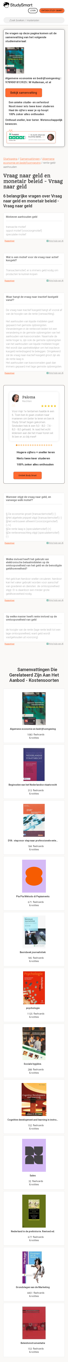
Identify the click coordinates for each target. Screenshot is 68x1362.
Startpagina (10, 158)
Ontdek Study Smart (52, 10)
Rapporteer (10, 241)
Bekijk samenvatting (23, 92)
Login (33, 10)
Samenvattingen (30, 158)
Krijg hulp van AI (56, 241)
